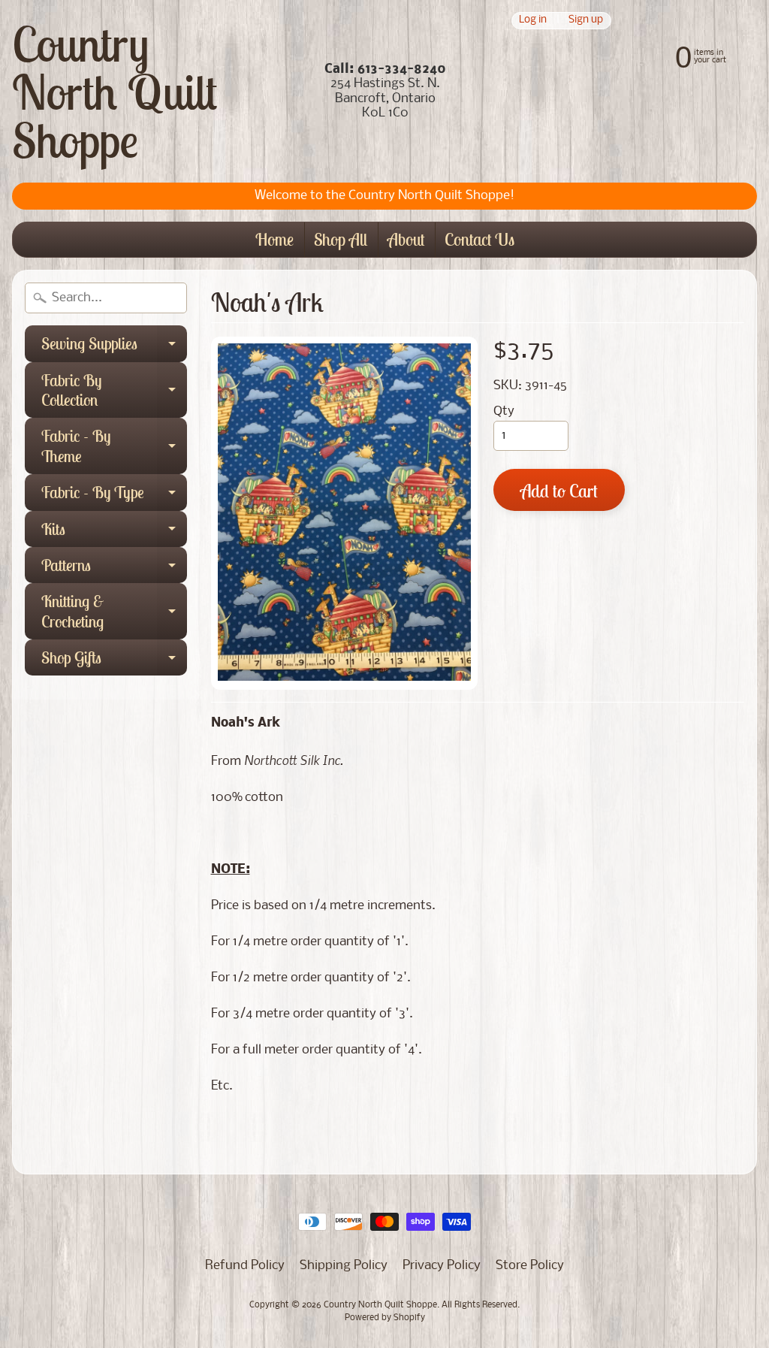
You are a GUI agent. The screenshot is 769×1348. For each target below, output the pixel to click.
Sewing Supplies (114, 347)
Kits (114, 532)
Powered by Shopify (385, 1317)
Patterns (114, 569)
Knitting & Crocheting (114, 612)
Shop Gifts (114, 661)
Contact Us (479, 239)
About (406, 239)
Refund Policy (245, 1266)
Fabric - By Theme (114, 446)
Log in (533, 21)
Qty (503, 411)
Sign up (585, 21)
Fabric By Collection (114, 391)
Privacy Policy (442, 1266)
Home (274, 239)
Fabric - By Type (114, 496)
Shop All (340, 239)
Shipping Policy (344, 1266)
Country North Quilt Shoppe (114, 92)
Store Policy (530, 1266)
